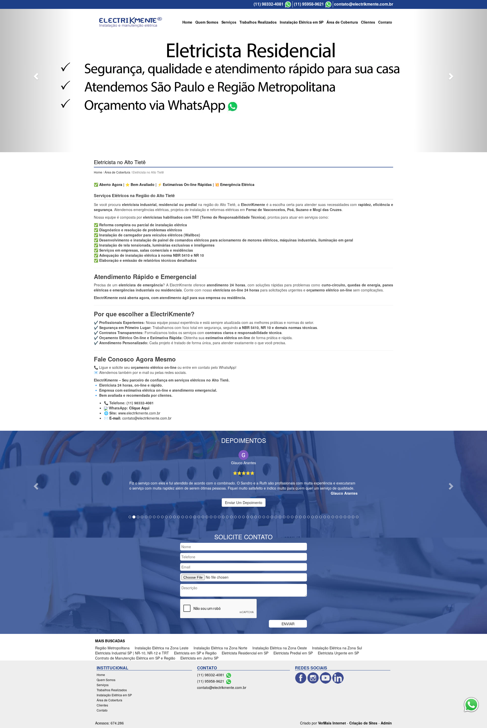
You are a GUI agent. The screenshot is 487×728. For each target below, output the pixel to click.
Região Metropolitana (112, 647)
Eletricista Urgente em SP (338, 652)
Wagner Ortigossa (252, 461)
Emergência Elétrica (237, 184)
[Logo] (130, 22)
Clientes (368, 22)
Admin (386, 722)
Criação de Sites (363, 722)
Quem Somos (206, 22)
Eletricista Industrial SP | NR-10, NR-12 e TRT (132, 652)
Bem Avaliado (142, 184)
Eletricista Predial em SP (293, 652)
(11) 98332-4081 (269, 4)
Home (187, 22)
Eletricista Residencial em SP (245, 652)
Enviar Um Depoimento (243, 502)
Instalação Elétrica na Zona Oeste (279, 647)
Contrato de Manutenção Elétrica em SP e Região (135, 658)
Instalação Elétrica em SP (301, 22)
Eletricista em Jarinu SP (199, 658)
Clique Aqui (139, 407)
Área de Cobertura (342, 22)
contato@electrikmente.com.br (363, 4)
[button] (36, 76)
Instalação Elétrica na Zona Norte (220, 647)
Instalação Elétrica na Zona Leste (161, 647)
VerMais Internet (332, 722)
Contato (385, 22)
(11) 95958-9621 (309, 4)
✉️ (112, 418)
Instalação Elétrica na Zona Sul (337, 647)
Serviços (228, 22)
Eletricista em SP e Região (195, 652)
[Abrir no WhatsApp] (288, 4)
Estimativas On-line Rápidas (187, 184)
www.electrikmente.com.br (139, 412)
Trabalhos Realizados (258, 22)
